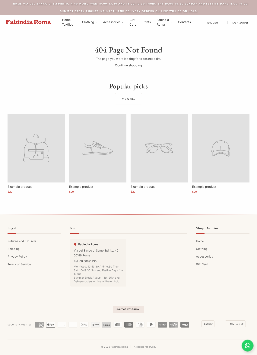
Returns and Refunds (22, 241)
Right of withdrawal (128, 309)
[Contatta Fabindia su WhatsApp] (247, 345)
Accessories (204, 256)
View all (128, 98)
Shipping (14, 249)
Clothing (202, 249)
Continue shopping (128, 65)
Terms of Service (19, 264)
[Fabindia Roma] (28, 22)
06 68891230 (88, 261)
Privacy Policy (17, 256)
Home (200, 241)
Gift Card (202, 264)
